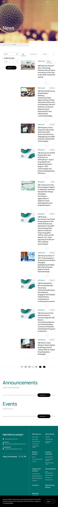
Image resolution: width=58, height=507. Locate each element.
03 (29, 367)
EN (49, 2)
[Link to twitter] (20, 456)
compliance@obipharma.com (13, 449)
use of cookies (9, 503)
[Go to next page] (40, 367)
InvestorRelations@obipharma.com (15, 444)
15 (36, 367)
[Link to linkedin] (22, 456)
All (23, 54)
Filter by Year (9, 58)
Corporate (33, 54)
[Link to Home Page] (5, 2)
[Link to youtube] (25, 456)
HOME (4, 44)
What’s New (9, 44)
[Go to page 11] (44, 367)
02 (25, 367)
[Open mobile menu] (55, 2)
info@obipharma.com (11, 439)
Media (45, 54)
